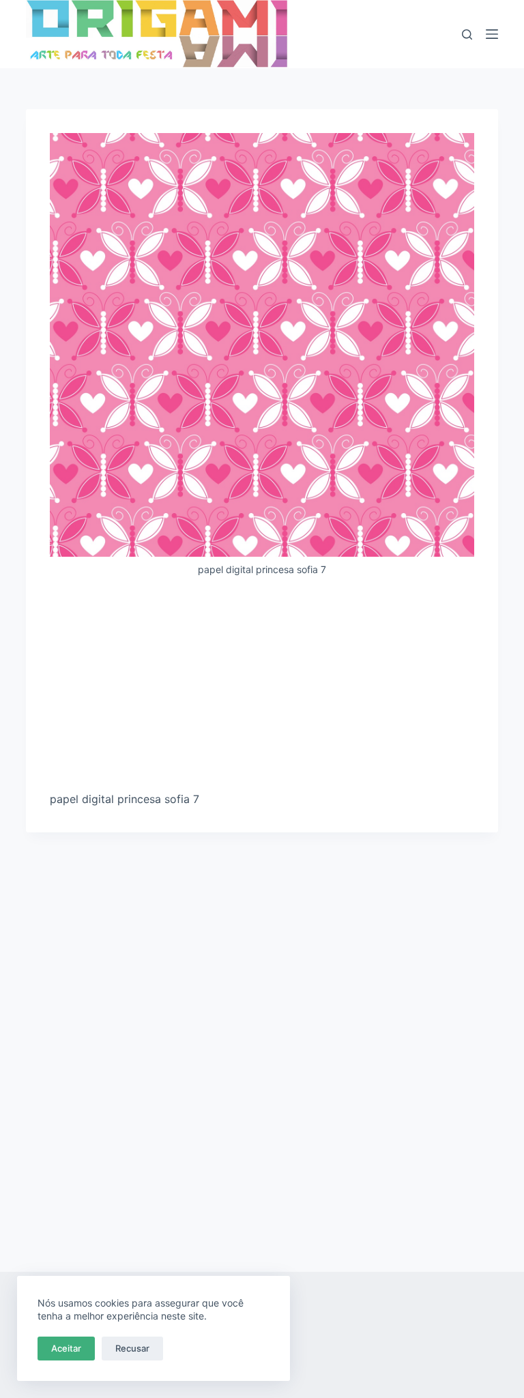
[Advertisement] (262, 689)
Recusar (132, 1348)
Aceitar (66, 1348)
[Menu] (492, 34)
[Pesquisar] (467, 34)
